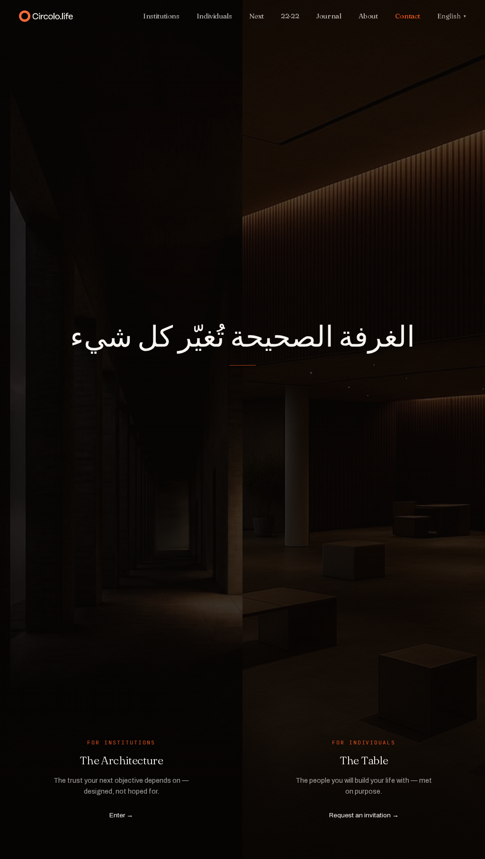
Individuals (214, 15)
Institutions (161, 15)
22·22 (290, 15)
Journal (328, 15)
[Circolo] (75, 16)
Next (256, 15)
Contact (407, 15)
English (451, 16)
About (368, 15)
